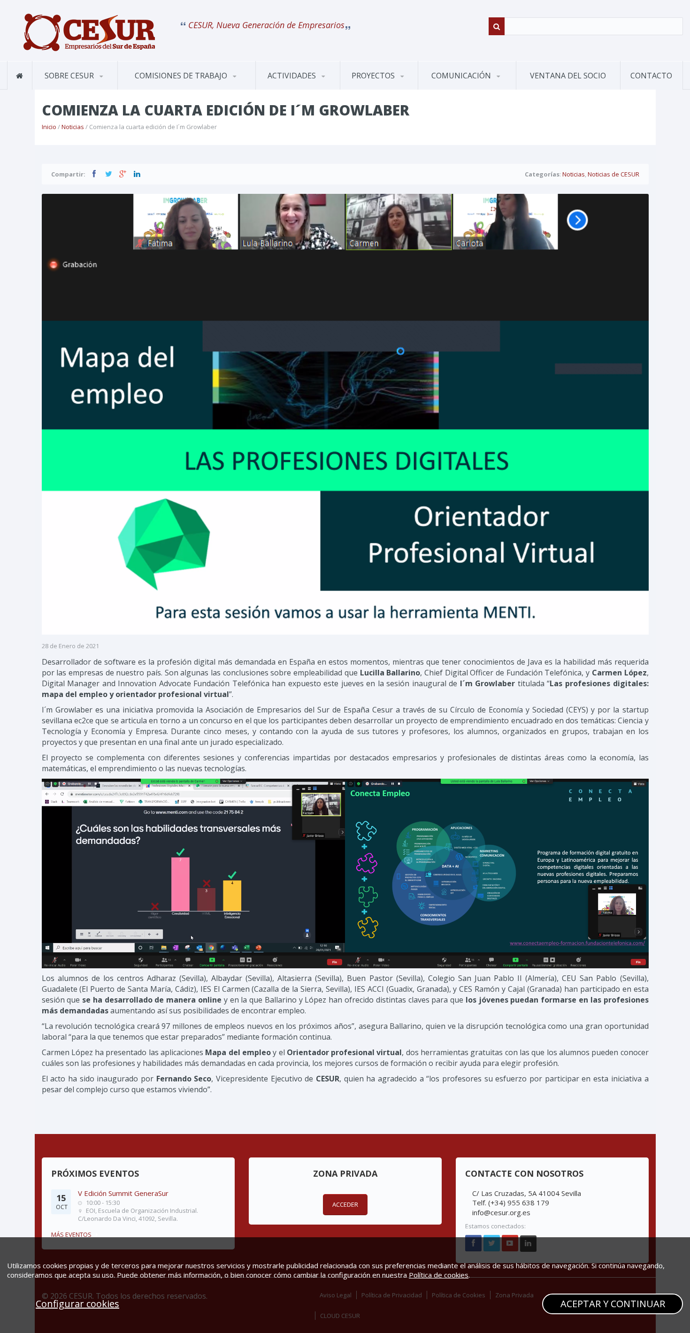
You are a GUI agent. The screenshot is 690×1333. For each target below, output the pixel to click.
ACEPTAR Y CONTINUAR (612, 1303)
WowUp (386, 87)
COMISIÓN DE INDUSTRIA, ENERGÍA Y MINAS (170, 85)
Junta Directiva (115, 87)
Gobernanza (79, 87)
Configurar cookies (77, 1303)
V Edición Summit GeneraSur (123, 1193)
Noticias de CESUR (613, 174)
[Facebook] (94, 174)
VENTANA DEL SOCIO (568, 75)
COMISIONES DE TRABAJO (182, 75)
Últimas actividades (302, 87)
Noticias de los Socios (465, 87)
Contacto (651, 75)
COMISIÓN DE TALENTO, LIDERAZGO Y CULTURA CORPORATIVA (174, 82)
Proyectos (374, 75)
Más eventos (71, 1234)
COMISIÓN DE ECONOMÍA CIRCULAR (168, 86)
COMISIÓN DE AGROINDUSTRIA (157, 88)
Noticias (72, 127)
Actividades (293, 75)
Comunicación (462, 75)
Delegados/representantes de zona (109, 85)
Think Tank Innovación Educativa (386, 87)
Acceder (345, 1204)
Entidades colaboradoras (78, 85)
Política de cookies (438, 1274)
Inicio (49, 127)
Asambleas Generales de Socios (302, 87)
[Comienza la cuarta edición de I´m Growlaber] (89, 32)
